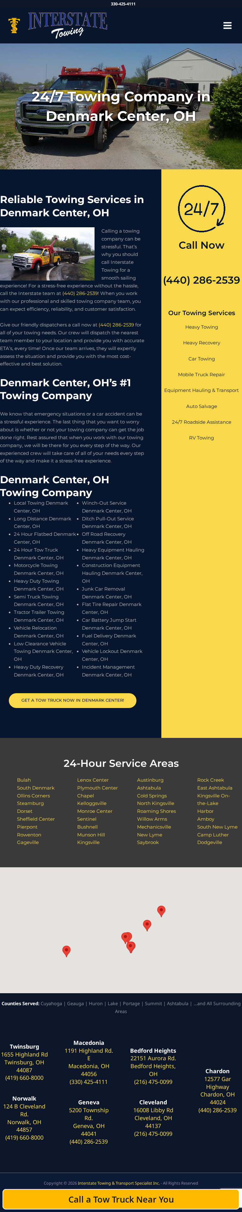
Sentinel (86, 819)
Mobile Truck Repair (201, 374)
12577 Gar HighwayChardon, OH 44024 (217, 1090)
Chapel (85, 796)
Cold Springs (152, 796)
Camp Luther (213, 835)
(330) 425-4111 (89, 1081)
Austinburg (150, 780)
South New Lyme (217, 827)
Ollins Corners (33, 796)
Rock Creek (210, 780)
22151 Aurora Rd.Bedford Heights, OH (153, 1066)
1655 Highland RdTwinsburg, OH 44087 (24, 1062)
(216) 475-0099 (153, 1081)
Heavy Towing (201, 327)
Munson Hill (91, 835)
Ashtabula (149, 788)
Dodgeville (209, 842)
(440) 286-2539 (80, 293)
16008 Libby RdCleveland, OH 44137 (153, 1118)
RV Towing (201, 438)
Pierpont (27, 827)
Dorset (24, 811)
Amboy (205, 819)
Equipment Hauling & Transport (201, 390)
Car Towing (201, 359)
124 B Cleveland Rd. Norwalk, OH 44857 (24, 1117)
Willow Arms (152, 819)
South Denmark (36, 788)
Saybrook (148, 842)
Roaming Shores (156, 811)
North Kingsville (155, 803)
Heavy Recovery (201, 343)
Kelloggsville (92, 803)
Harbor (205, 811)
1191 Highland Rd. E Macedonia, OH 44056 (89, 1062)
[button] (66, 951)
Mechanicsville (154, 827)
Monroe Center (94, 811)
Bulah (24, 780)
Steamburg (30, 803)
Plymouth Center (97, 788)
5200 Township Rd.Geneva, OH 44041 (89, 1121)
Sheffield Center (36, 819)
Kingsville (88, 842)
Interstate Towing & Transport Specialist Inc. (119, 1183)
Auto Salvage (201, 406)
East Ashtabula (215, 788)
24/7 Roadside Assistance (201, 422)
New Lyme (149, 835)
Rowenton (29, 835)
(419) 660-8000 (24, 1077)
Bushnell (87, 827)
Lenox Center (93, 780)
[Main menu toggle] (227, 25)
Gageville (28, 842)
